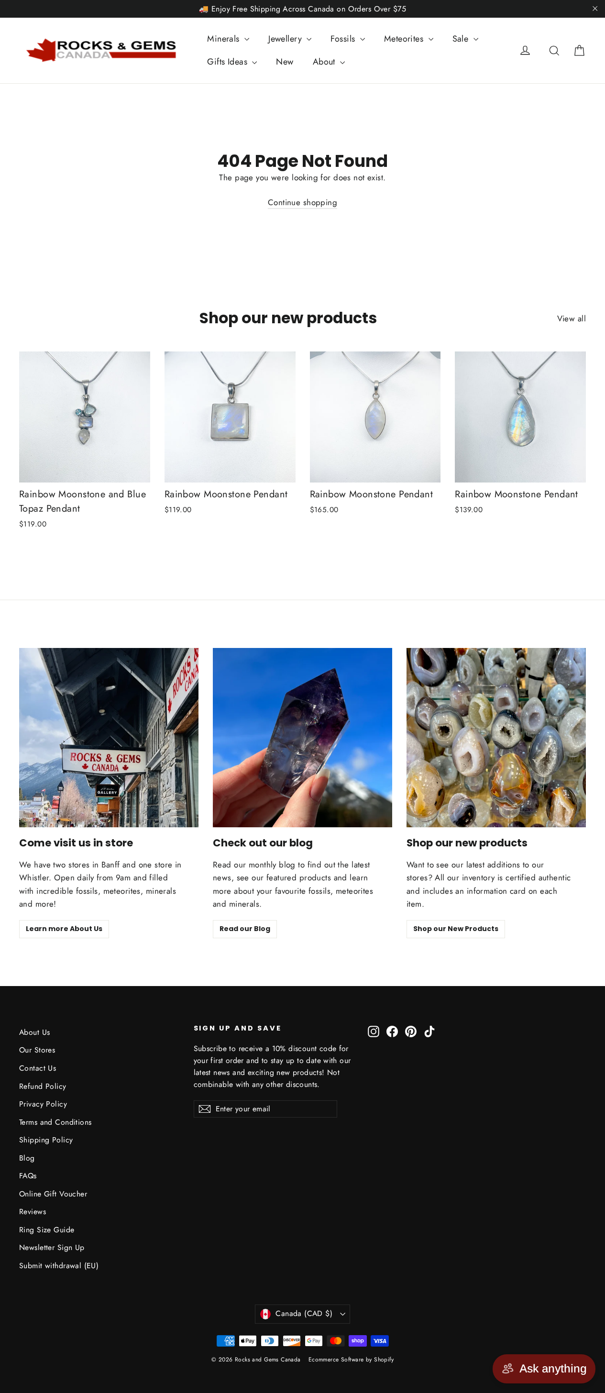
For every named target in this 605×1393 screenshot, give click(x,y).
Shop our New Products (455, 928)
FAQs (28, 1175)
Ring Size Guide (46, 1229)
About (325, 61)
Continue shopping (302, 202)
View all (571, 318)
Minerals (224, 39)
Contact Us (37, 1068)
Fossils (343, 39)
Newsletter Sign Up (52, 1247)
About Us (34, 1032)
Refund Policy (42, 1086)
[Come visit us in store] (108, 737)
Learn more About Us (64, 928)
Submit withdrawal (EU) (59, 1265)
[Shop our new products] (496, 737)
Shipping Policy (46, 1139)
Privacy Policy (43, 1103)
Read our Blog (245, 928)
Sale (461, 39)
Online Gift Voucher (53, 1193)
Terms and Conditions (55, 1122)
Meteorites (405, 39)
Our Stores (37, 1049)
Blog (27, 1157)
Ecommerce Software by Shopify (351, 1359)
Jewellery (286, 39)
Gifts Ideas (228, 61)
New (284, 61)
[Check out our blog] (302, 737)
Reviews (32, 1211)
